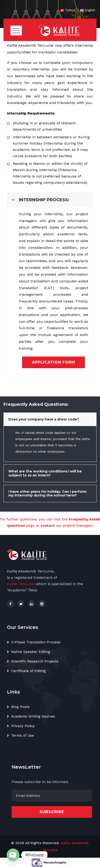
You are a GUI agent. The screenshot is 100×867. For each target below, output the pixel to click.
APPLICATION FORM (53, 362)
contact (47, 526)
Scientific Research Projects (34, 661)
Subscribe (52, 812)
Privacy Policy (23, 726)
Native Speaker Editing (30, 652)
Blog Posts (20, 707)
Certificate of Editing (28, 671)
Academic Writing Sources (33, 716)
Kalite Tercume (21, 584)
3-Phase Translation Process (35, 642)
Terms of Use (22, 735)
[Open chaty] (13, 855)
